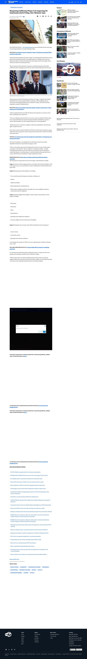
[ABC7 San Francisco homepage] (12, 2)
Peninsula (46, 2)
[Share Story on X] (40, 16)
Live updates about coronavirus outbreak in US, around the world (26, 478)
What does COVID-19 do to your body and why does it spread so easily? (28, 508)
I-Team (51, 638)
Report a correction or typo (14, 559)
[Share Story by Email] (48, 16)
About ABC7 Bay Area (73, 634)
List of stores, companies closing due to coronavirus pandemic (26, 536)
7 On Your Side (53, 636)
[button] (5, 2)
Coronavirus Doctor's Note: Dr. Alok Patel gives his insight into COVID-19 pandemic (31, 505)
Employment (71, 643)
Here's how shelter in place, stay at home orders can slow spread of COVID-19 (29, 529)
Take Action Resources (54, 634)
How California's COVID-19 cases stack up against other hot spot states (28, 485)
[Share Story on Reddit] (43, 16)
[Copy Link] (51, 16)
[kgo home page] (8, 634)
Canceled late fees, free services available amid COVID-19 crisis (26, 539)
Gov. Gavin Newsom (28, 47)
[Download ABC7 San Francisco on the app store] (72, 650)
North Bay (52, 2)
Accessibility (71, 641)
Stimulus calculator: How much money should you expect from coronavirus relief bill (31, 511)
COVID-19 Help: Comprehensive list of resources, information (25, 472)
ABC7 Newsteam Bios (73, 636)
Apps (22, 643)
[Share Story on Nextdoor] (46, 16)
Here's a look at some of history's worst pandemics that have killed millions (29, 554)
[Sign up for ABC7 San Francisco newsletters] (14, 649)
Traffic (22, 638)
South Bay (40, 2)
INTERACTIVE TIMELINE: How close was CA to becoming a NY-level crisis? (29, 475)
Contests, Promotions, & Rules (75, 645)
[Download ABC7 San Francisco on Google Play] (79, 650)
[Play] (68, 69)
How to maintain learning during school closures (22, 546)
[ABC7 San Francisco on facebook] (6, 649)
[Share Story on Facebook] (38, 16)
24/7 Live (21, 2)
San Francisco (28, 2)
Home (22, 634)
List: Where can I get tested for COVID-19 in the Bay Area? (24, 496)
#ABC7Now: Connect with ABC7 (75, 638)
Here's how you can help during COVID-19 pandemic (23, 543)
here (25, 356)
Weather (23, 636)
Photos (22, 641)
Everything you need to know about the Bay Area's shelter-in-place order (28, 488)
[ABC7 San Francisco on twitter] (9, 649)
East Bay (34, 2)
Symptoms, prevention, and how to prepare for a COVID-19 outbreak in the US (29, 533)
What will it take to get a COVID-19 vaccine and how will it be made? (27, 482)
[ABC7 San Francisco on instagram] (12, 649)
